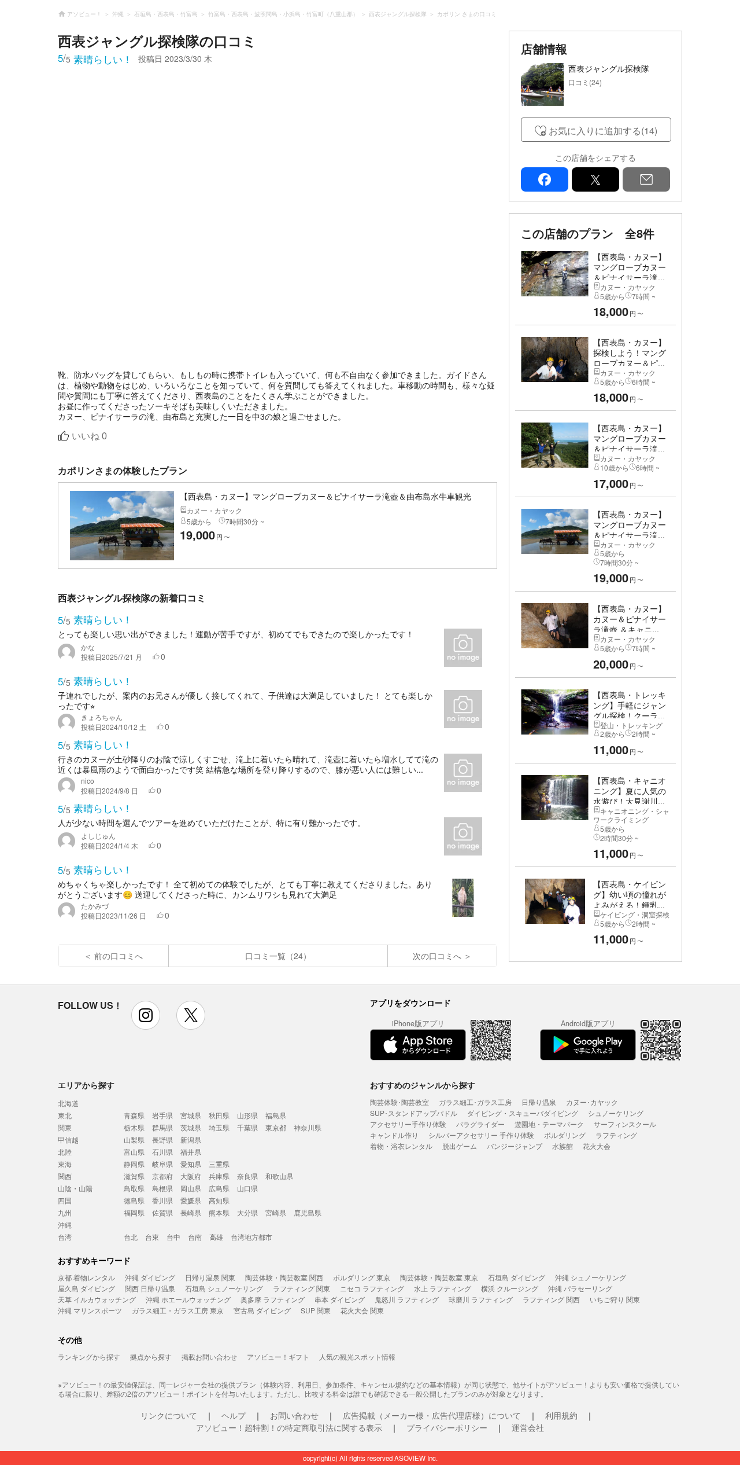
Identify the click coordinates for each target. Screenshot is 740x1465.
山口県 (247, 1188)
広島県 (219, 1188)
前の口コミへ (118, 955)
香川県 (162, 1200)
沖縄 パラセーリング (580, 1288)
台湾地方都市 (251, 1237)
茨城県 (190, 1127)
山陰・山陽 (75, 1188)
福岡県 (134, 1212)
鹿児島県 (307, 1212)
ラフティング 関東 (301, 1288)
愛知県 (190, 1164)
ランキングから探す (89, 1356)
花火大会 (596, 1146)
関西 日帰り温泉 (150, 1288)
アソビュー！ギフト (278, 1356)
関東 (65, 1127)
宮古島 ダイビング (262, 1310)
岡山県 (190, 1188)
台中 (173, 1237)
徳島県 (134, 1200)
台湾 (65, 1237)
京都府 (162, 1176)
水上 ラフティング (442, 1288)
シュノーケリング (615, 1113)
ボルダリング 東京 (361, 1277)
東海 (65, 1164)
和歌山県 (279, 1176)
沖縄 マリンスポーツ (90, 1310)
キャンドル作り (394, 1135)
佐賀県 (162, 1212)
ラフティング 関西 (551, 1299)
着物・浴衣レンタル (401, 1146)
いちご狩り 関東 (615, 1299)
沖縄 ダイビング (150, 1277)
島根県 (162, 1188)
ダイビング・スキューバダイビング (522, 1113)
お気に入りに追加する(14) (603, 130)
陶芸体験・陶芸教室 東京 (439, 1277)
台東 (152, 1237)
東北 (65, 1115)
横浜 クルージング (509, 1288)
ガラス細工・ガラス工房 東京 (178, 1310)
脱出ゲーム (459, 1146)
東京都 (275, 1127)
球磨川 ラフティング (481, 1299)
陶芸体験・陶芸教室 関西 (284, 1277)
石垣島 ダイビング (516, 1277)
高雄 (216, 1237)
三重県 (219, 1164)
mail (646, 179)
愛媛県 (190, 1200)
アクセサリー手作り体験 (408, 1124)
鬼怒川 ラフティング (407, 1299)
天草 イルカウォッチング (97, 1299)
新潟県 (190, 1139)
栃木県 (134, 1127)
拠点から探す (151, 1356)
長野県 (162, 1139)
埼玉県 (219, 1127)
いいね (89, 436)
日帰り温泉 (538, 1102)
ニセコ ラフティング (372, 1288)
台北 (131, 1237)
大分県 (247, 1212)
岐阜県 (162, 1164)
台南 (195, 1237)
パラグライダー (480, 1124)
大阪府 (190, 1176)
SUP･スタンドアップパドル (413, 1113)
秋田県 (219, 1115)
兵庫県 (219, 1176)
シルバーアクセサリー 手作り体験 (481, 1135)
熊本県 (219, 1212)
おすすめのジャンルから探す (422, 1085)
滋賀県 (134, 1176)
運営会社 (528, 1427)
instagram (145, 1015)
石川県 (162, 1151)
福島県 (275, 1115)
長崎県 (190, 1212)
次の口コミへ (437, 955)
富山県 (134, 1151)
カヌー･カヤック (592, 1102)
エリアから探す (86, 1085)
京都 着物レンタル (86, 1277)
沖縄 (65, 1224)
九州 (65, 1212)
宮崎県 (275, 1212)
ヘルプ (233, 1415)
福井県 (190, 1151)
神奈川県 (307, 1127)
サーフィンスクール (625, 1124)
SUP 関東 (316, 1310)
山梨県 (134, 1139)
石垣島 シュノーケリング (224, 1288)
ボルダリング (565, 1135)
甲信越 (68, 1139)
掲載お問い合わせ (209, 1356)
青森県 (134, 1115)
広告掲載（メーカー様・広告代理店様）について (432, 1415)
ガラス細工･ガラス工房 (475, 1102)
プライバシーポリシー (446, 1427)
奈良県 (247, 1176)
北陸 (65, 1151)
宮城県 (190, 1115)
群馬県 (162, 1127)
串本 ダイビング (339, 1299)
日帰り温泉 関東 (210, 1277)
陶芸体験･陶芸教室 (399, 1102)
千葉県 (247, 1127)
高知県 (219, 1200)
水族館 (562, 1146)
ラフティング (616, 1135)
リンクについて (168, 1415)
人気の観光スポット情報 (357, 1356)
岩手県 (162, 1115)
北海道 (68, 1103)
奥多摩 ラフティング (272, 1299)
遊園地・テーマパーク (549, 1124)
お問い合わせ (294, 1415)
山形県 (247, 1115)
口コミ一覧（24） (278, 955)
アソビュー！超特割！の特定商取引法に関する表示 (289, 1427)
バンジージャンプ (514, 1146)
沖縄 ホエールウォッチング (188, 1299)
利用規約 (561, 1415)
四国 (65, 1200)
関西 (65, 1176)
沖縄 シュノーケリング (590, 1277)
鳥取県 (134, 1188)
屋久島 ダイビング (86, 1288)
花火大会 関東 (362, 1310)
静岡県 (134, 1164)
